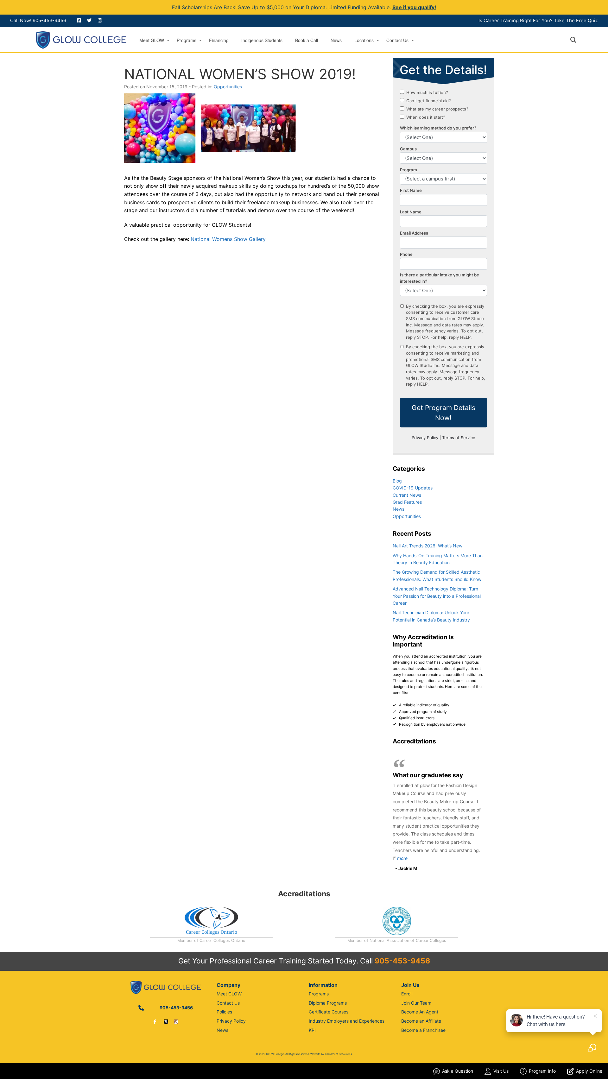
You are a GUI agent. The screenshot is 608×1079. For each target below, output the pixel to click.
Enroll (406, 993)
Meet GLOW (151, 40)
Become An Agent (419, 1011)
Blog (397, 480)
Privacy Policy (231, 1021)
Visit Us (501, 1071)
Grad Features (407, 502)
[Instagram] (176, 1021)
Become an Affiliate (421, 1021)
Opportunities (228, 86)
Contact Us (397, 40)
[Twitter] (166, 1021)
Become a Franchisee (423, 1030)
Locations (364, 40)
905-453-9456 (49, 20)
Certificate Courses (328, 1011)
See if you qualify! (414, 7)
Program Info (542, 1071)
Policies (224, 1011)
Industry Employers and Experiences (346, 1021)
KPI (312, 1030)
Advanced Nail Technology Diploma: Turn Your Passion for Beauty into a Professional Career (437, 596)
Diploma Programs (328, 1003)
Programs (186, 40)
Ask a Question (457, 1071)
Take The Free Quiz (576, 20)
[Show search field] (579, 40)
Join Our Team (416, 1003)
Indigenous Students (261, 40)
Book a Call (306, 40)
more (402, 858)
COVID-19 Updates (413, 487)
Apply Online (589, 1071)
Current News (407, 495)
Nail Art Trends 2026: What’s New (427, 545)
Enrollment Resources (338, 1054)
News (336, 40)
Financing (219, 40)
